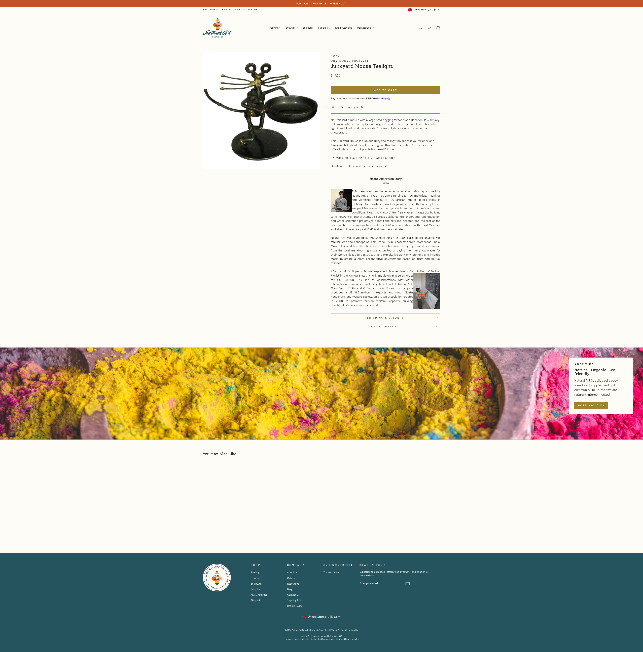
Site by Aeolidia (351, 630)
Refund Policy (294, 605)
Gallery (214, 9)
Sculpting (308, 27)
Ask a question (385, 326)
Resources (293, 583)
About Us (225, 9)
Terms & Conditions (320, 630)
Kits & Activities (343, 27)
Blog (205, 9)
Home (334, 55)
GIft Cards (253, 9)
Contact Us (239, 9)
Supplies (323, 27)
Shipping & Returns (385, 317)
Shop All (255, 600)
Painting (273, 27)
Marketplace (364, 27)
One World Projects (350, 60)
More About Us (591, 405)
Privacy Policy (336, 630)
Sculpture (256, 583)
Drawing (290, 27)
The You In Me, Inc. (333, 572)
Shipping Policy (295, 600)
